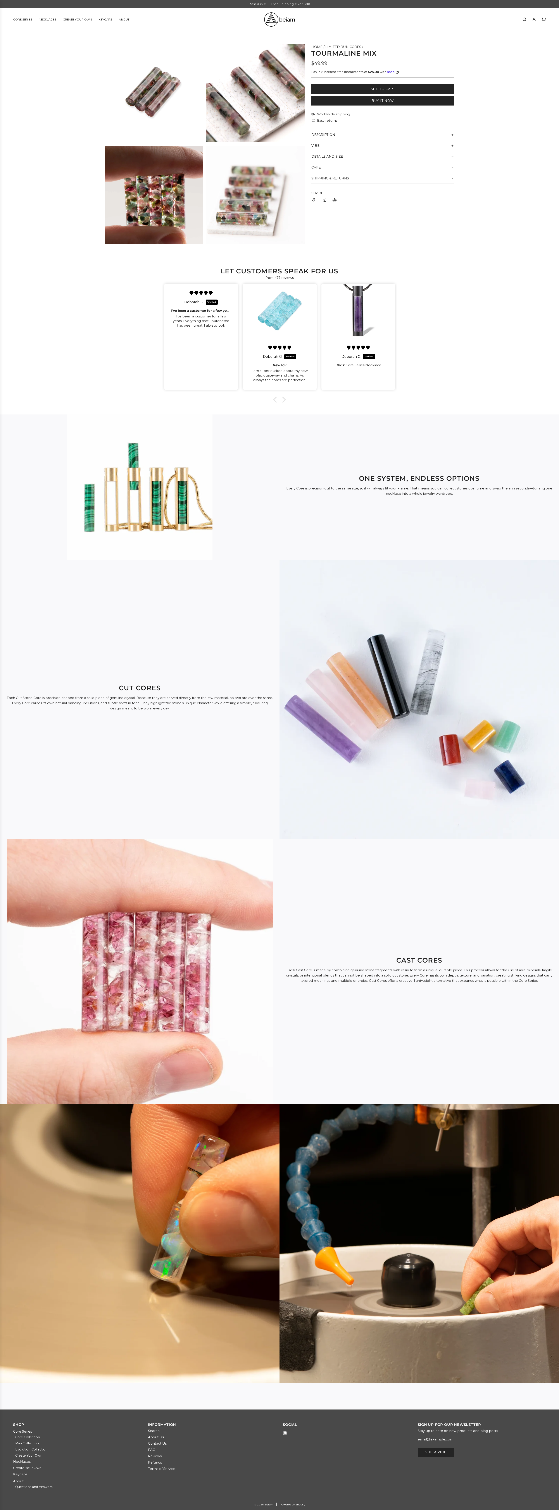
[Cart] (544, 19)
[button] (276, 400)
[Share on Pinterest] (334, 201)
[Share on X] (324, 201)
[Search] (524, 19)
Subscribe (435, 1452)
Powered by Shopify (292, 1504)
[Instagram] (285, 1433)
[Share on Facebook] (313, 201)
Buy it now (383, 101)
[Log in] (534, 19)
